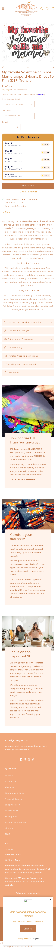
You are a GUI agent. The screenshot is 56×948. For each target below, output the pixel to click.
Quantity (5, 122)
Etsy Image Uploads (14, 793)
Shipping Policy (12, 805)
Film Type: (6, 110)
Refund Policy (11, 810)
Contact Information (15, 822)
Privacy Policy (11, 816)
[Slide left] (3, 67)
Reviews (9, 775)
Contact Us (10, 781)
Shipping (5, 90)
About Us (9, 787)
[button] (3, 8)
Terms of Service (13, 799)
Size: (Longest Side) (11, 99)
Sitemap (9, 828)
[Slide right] (53, 67)
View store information (16, 206)
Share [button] (8, 212)
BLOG (7, 834)
